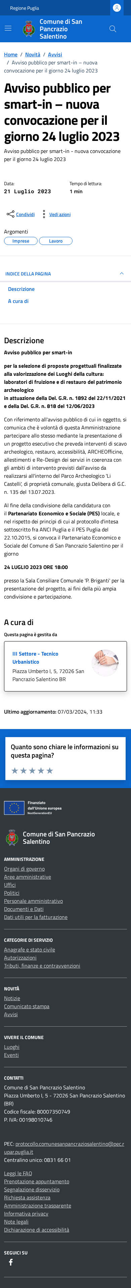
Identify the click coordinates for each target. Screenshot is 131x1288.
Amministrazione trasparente (37, 1205)
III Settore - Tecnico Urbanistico (35, 658)
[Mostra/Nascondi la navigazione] (8, 28)
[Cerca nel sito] (113, 29)
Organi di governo (24, 869)
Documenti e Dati (24, 909)
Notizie (12, 998)
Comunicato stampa (26, 1006)
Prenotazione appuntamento (36, 1181)
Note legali (16, 1222)
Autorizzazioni (20, 958)
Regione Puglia (24, 7)
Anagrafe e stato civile (29, 949)
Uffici (10, 885)
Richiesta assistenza (27, 1197)
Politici (11, 893)
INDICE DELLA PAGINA (28, 273)
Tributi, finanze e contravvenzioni (42, 966)
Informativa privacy (26, 1213)
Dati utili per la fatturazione (36, 917)
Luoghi (11, 1047)
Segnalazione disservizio (31, 1189)
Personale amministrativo (33, 901)
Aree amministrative (27, 877)
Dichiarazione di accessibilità (36, 1230)
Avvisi (11, 1014)
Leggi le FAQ (18, 1173)
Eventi (11, 1055)
